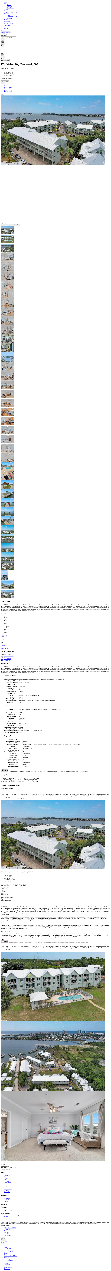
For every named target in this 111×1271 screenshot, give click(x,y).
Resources (6, 13)
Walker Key (4, 636)
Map (2, 55)
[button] (2, 55)
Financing (9, 18)
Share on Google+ (8, 87)
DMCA (6, 1233)
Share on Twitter (8, 90)
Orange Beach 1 (5, 648)
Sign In (6, 28)
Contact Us (7, 21)
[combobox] (8, 37)
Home (5, 2)
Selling (5, 10)
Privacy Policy (7, 1230)
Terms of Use (7, 1229)
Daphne (6, 1176)
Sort (2, 53)
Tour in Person (4, 81)
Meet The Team (8, 1189)
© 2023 (13, 1228)
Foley (5, 1179)
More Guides (7, 1182)
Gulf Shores (7, 1181)
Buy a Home (7, 1198)
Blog (8, 15)
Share (2, 83)
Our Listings (10, 8)
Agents (6, 19)
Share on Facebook (9, 88)
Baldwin (3, 645)
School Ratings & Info (6, 660)
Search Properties (5, 34)
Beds (2, 42)
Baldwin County (8, 1175)
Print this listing (8, 91)
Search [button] (2, 58)
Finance (6, 1201)
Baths (2, 44)
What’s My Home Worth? (10, 12)
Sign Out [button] (3, 1243)
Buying (6, 9)
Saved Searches (8, 24)
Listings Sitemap (8, 1235)
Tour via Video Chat (14, 224)
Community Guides (12, 16)
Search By (3, 35)
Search (5, 3)
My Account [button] (4, 1241)
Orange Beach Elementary (7, 656)
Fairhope (6, 1178)
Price (2, 39)
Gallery (3, 57)
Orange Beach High (6, 659)
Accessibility (7, 1232)
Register (3, 1239)
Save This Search (5, 47)
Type (2, 40)
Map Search (10, 6)
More (2, 45)
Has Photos (7, 50)
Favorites (7, 25)
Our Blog (6, 1190)
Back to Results (5, 60)
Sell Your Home (8, 1199)
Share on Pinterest (8, 86)
